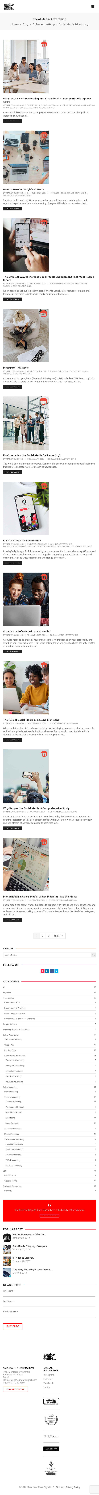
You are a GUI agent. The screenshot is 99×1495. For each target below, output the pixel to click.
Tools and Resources (12, 1186)
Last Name (9, 1301)
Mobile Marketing (11, 1134)
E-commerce (8, 998)
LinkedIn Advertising (14, 1071)
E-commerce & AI (12, 1002)
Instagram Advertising (82, 105)
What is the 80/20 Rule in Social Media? (26, 631)
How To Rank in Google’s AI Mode (23, 189)
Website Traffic (10, 1181)
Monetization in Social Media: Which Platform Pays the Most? (40, 896)
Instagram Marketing (14, 1149)
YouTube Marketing (14, 1165)
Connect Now (15, 1389)
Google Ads (9, 1045)
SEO (5, 1171)
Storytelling (10, 1118)
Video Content (83, 546)
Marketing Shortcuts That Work (68, 193)
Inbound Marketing (12, 1097)
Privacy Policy (73, 1487)
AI (4, 987)
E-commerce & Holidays (14, 1013)
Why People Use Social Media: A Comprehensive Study (36, 808)
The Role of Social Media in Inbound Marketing (31, 720)
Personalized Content (15, 1107)
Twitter (47, 1387)
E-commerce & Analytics (15, 1008)
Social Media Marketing (14, 1139)
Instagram (48, 1374)
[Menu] (93, 6)
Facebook (48, 1383)
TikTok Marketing (64, 546)
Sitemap (60, 1487)
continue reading (12, 121)
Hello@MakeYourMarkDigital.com (20, 1380)
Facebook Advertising (55, 105)
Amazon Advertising (13, 1039)
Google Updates (10, 1024)
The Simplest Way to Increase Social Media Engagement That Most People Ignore (48, 278)
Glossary (8, 1191)
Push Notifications (13, 1112)
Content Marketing (13, 1101)
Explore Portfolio (49, 1216)
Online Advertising (14, 108)
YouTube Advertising (14, 1082)
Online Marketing (10, 1087)
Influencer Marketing (13, 1128)
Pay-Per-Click (10, 1050)
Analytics (7, 993)
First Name (9, 1291)
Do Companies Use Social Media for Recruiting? (31, 455)
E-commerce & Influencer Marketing (19, 1019)
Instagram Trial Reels (16, 367)
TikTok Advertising (43, 546)
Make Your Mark (15, 105)
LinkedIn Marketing (13, 1155)
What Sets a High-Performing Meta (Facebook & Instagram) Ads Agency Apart (47, 100)
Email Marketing (11, 1092)
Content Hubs (10, 1175)
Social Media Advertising (40, 108)
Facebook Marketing (14, 1144)
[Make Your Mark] (13, 6)
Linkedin (47, 1379)
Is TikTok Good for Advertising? (22, 540)
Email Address (10, 1311)
